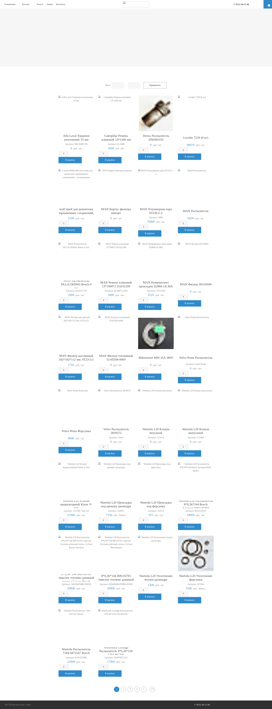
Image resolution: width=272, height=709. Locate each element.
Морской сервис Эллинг (21, 705)
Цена (107, 85)
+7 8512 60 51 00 (241, 4)
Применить (155, 85)
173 (152, 689)
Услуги (40, 4)
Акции (50, 4)
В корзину (70, 160)
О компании (9, 4)
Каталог (26, 4)
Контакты (60, 4)
